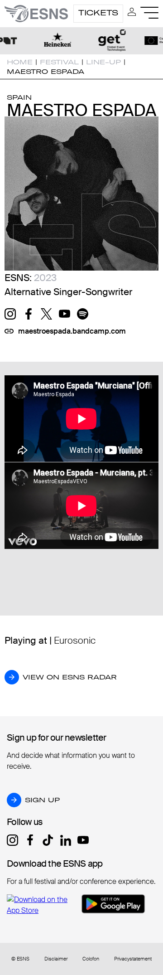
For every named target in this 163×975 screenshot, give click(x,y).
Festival (59, 62)
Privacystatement (133, 959)
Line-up (103, 62)
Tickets (98, 12)
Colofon (90, 959)
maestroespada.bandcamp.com (72, 331)
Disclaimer (55, 959)
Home (20, 62)
